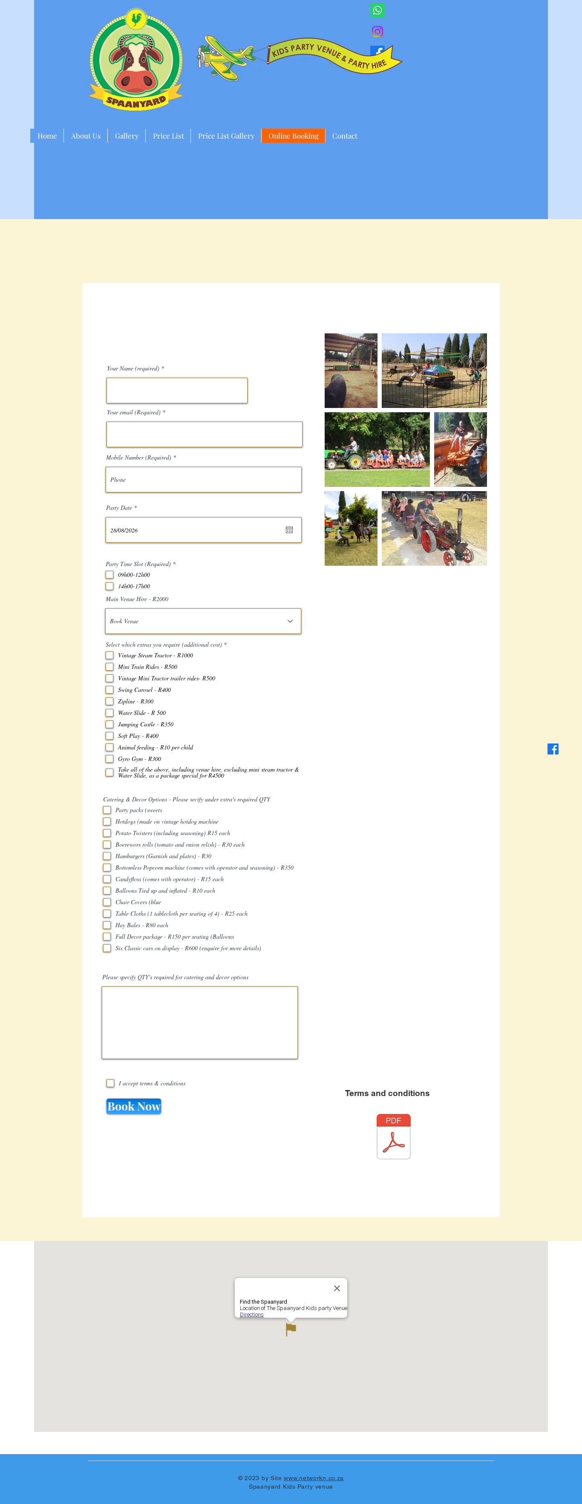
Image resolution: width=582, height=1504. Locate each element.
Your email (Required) (134, 412)
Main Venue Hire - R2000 (137, 599)
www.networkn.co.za (314, 1478)
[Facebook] (553, 749)
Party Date (122, 508)
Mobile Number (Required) (138, 457)
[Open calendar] (289, 529)
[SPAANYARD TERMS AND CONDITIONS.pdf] (394, 1138)
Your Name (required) (133, 368)
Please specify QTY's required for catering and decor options (175, 977)
